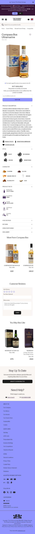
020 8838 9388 (26, 397)
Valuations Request (8, 450)
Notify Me (17, 99)
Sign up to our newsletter (17, 381)
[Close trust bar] (33, 2)
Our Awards (6, 414)
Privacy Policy (6, 461)
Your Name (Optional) (8, 294)
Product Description (9, 106)
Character (6, 167)
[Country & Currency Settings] (32, 19)
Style (4, 149)
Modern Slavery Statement (10, 468)
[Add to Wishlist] (30, 34)
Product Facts (7, 186)
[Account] (6, 19)
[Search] (3, 24)
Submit (17, 312)
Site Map (5, 432)
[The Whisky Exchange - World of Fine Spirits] (17, 19)
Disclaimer (6, 232)
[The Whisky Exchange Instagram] (11, 492)
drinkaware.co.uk (21, 530)
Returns (5, 224)
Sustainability (6, 421)
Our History (6, 411)
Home (3, 28)
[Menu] (3, 19)
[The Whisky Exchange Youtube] (14, 492)
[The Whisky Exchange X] (8, 492)
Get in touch (10, 397)
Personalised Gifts (7, 439)
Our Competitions (8, 446)
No (20, 13)
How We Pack (7, 220)
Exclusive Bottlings (8, 443)
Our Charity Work (7, 418)
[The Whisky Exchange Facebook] (4, 492)
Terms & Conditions (8, 457)
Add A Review (6, 289)
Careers (5, 425)
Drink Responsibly (8, 228)
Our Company (7, 407)
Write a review (6, 300)
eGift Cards (6, 436)
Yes (15, 13)
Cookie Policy (6, 464)
